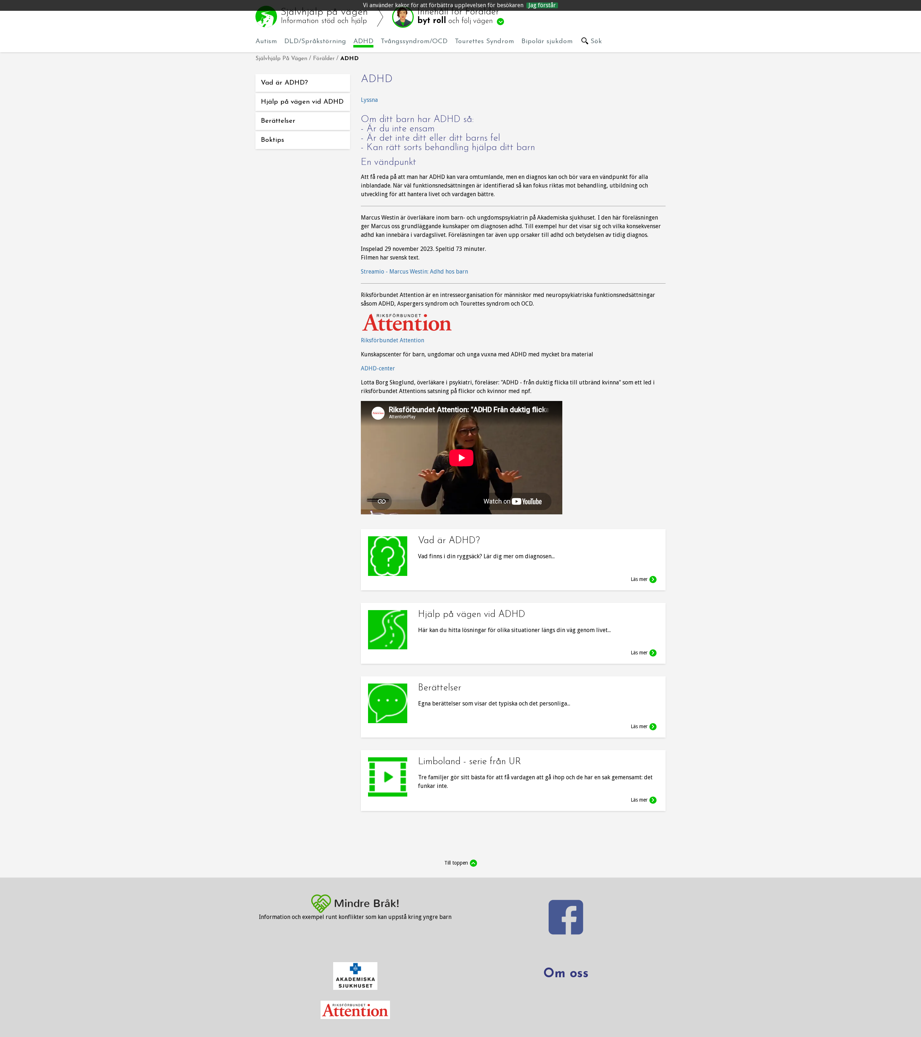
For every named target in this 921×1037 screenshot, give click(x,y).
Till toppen (456, 863)
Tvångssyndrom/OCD (414, 41)
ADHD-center (378, 368)
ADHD (363, 41)
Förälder (324, 59)
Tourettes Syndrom (484, 41)
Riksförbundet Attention (392, 340)
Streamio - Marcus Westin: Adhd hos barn (414, 271)
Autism (266, 41)
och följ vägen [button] (458, 16)
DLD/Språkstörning (315, 41)
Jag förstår (542, 5)
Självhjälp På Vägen (281, 59)
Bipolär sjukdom (547, 41)
